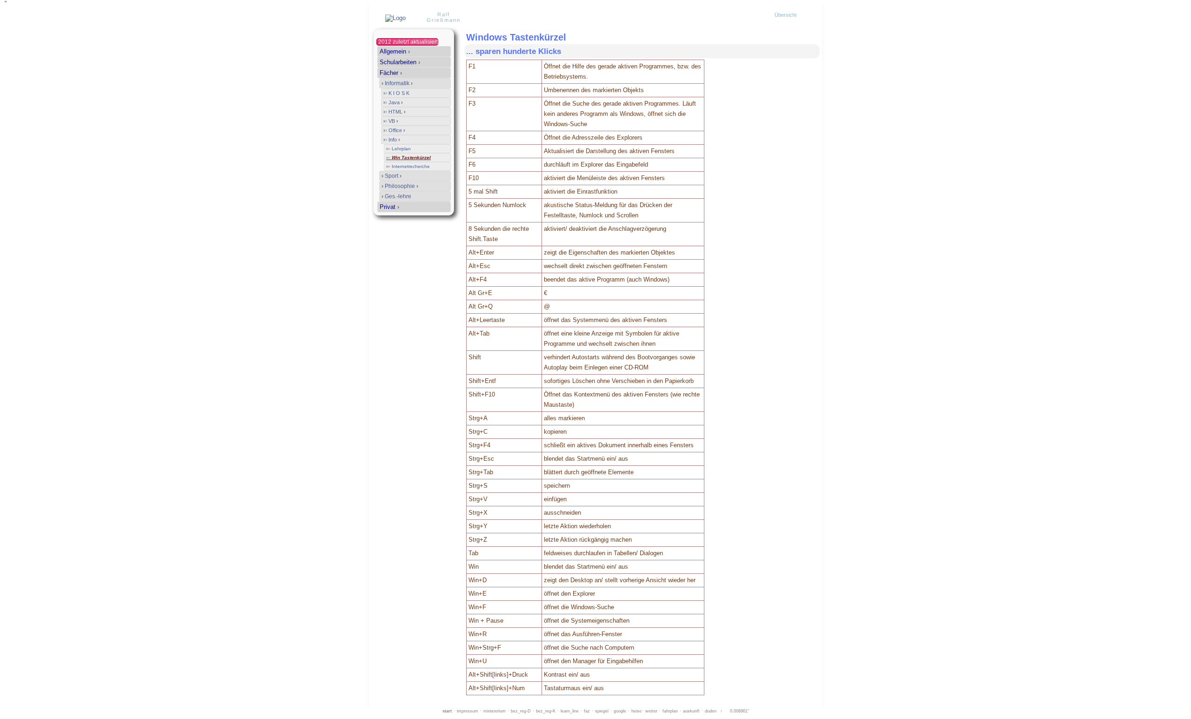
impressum (467, 711)
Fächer (391, 72)
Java (393, 102)
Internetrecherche (408, 166)
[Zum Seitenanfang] (809, 51)
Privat (389, 206)
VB (390, 121)
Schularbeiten (400, 62)
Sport (391, 176)
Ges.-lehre (396, 196)
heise (636, 711)
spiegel (602, 711)
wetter (651, 711)
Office (394, 130)
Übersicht (785, 15)
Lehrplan (398, 148)
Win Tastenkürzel (408, 157)
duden (710, 711)
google (620, 711)
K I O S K (396, 93)
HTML (394, 111)
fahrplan (670, 711)
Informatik (397, 83)
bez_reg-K (545, 711)
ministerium (494, 711)
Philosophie (399, 186)
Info (391, 139)
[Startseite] (394, 17)
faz (587, 711)
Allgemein (395, 51)
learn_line (570, 711)
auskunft (691, 711)
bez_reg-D (521, 711)
